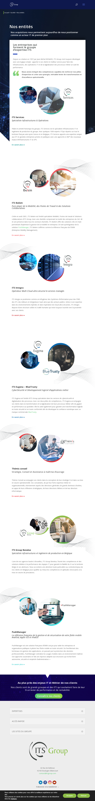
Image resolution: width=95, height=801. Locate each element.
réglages (14, 799)
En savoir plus (18, 235)
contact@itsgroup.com (47, 773)
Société (13, 13)
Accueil (6, 13)
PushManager (23, 227)
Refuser (83, 796)
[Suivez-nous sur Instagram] (50, 782)
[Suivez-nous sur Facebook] (45, 782)
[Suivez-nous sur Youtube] (54, 782)
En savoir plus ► (18, 145)
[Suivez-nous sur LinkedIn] (40, 782)
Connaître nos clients (48, 696)
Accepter (69, 796)
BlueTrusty (32, 412)
